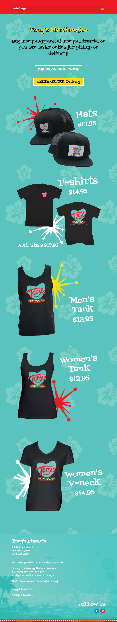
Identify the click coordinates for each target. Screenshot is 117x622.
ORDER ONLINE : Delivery (58, 81)
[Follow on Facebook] (96, 611)
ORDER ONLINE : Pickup (58, 69)
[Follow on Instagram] (102, 611)
